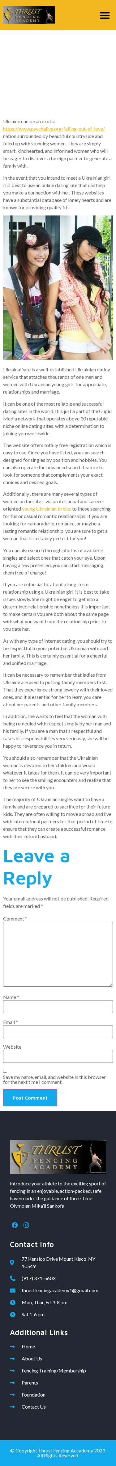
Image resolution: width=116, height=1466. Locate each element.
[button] (105, 15)
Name (11, 997)
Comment (15, 918)
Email (10, 1022)
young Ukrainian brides (46, 509)
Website (12, 1046)
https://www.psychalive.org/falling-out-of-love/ (54, 129)
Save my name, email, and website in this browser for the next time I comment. (54, 1079)
